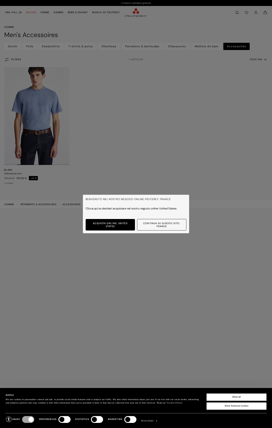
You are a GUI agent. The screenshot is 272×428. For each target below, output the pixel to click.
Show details (147, 421)
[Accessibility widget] (8, 419)
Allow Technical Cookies (236, 406)
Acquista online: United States (110, 225)
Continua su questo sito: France (161, 225)
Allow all (236, 397)
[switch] (64, 419)
